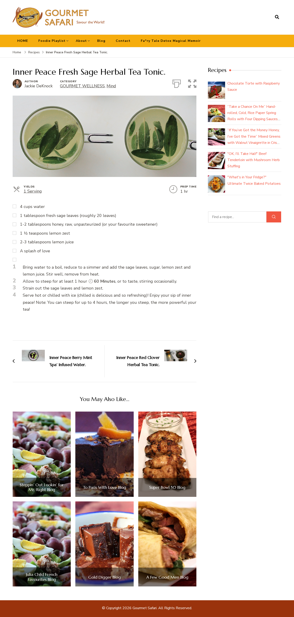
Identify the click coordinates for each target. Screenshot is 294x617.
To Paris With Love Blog (104, 487)
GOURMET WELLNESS (82, 86)
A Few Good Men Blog (167, 577)
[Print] (176, 82)
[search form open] (277, 17)
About (81, 41)
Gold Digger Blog (104, 577)
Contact (123, 41)
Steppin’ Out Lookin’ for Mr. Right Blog (42, 487)
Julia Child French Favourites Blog (41, 577)
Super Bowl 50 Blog (167, 487)
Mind (111, 86)
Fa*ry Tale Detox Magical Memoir (171, 41)
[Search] (273, 216)
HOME (22, 41)
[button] (192, 82)
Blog (101, 41)
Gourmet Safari (145, 608)
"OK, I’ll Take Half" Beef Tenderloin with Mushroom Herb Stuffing (253, 160)
